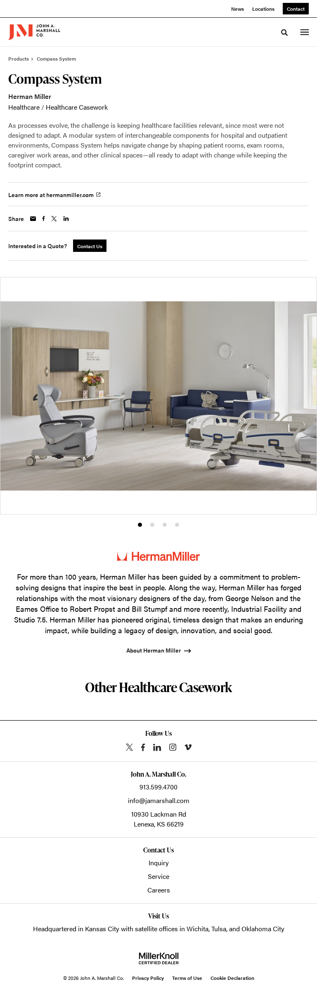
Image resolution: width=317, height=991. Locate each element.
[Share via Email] (33, 218)
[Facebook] (143, 747)
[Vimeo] (188, 747)
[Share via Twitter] (54, 218)
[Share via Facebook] (43, 218)
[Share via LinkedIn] (66, 218)
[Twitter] (129, 747)
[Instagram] (172, 747)
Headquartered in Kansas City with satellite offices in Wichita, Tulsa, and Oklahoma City (158, 928)
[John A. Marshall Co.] (34, 32)
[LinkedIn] (157, 747)
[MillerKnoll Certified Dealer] (159, 958)
